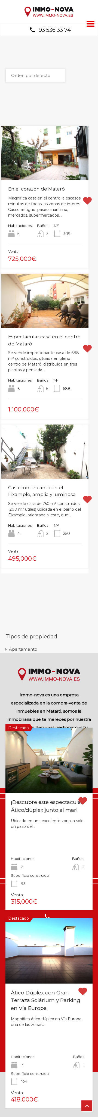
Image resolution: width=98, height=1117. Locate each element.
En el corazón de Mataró (36, 189)
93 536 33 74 (55, 30)
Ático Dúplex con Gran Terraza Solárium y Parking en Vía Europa (45, 1000)
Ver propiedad (49, 780)
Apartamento (23, 649)
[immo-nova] (49, 15)
